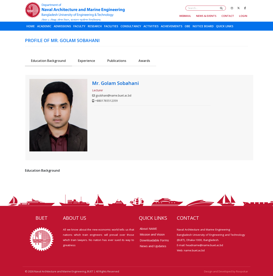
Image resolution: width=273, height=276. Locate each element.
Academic (44, 26)
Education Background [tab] (48, 60)
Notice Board (203, 26)
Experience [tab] (86, 60)
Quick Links (224, 26)
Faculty (79, 26)
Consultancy (131, 26)
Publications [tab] (116, 60)
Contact (227, 16)
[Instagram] (232, 8)
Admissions (62, 26)
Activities (150, 26)
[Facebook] (245, 8)
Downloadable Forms (154, 240)
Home (30, 26)
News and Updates (153, 246)
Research (95, 26)
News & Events (206, 16)
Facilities (111, 26)
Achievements (171, 26)
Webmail (185, 16)
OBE (187, 26)
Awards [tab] (144, 60)
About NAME (148, 229)
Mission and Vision (152, 234)
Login (243, 16)
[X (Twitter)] (238, 8)
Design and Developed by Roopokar (226, 271)
